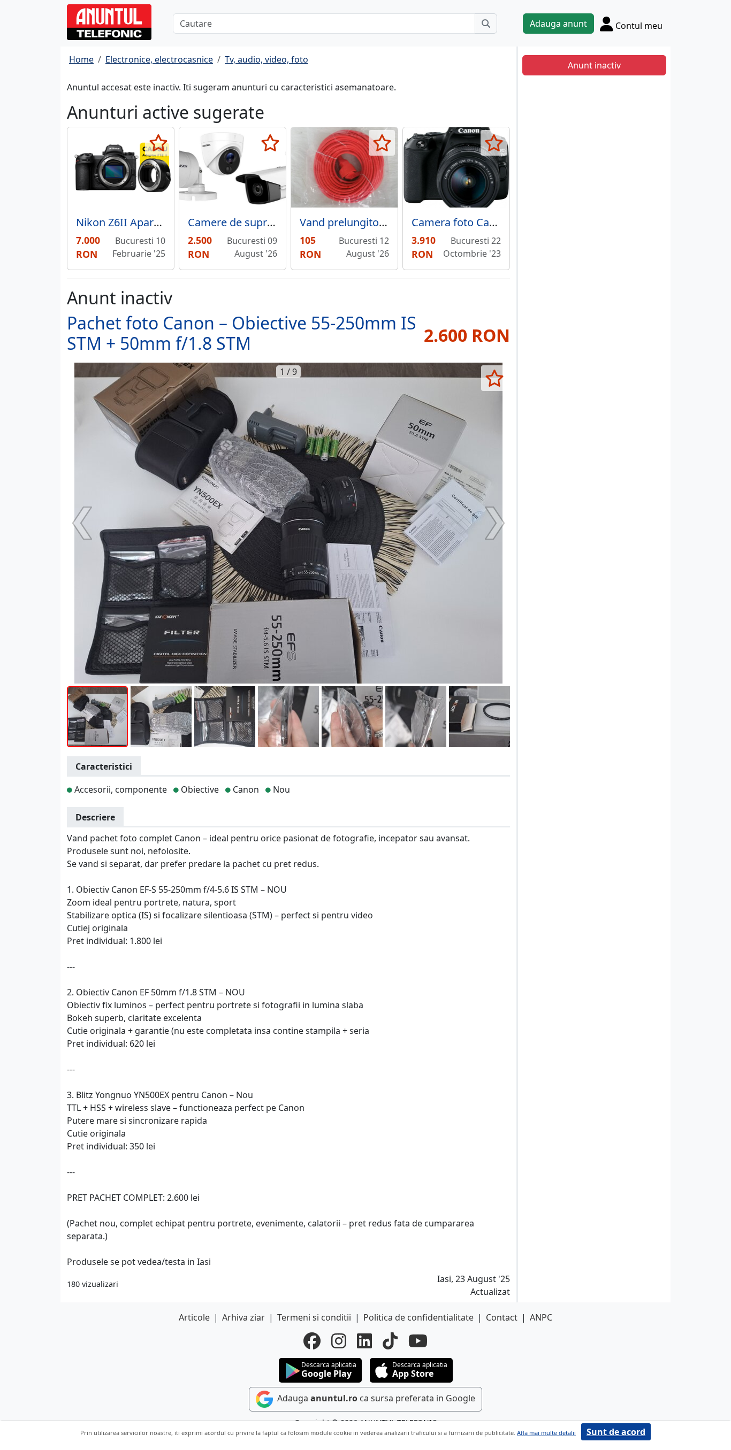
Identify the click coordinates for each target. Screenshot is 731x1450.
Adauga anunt (558, 23)
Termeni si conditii (314, 1317)
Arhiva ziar (243, 1317)
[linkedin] (364, 1341)
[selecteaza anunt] (158, 143)
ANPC (541, 1317)
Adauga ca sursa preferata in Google (375, 1398)
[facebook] (312, 1341)
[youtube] (418, 1341)
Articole (194, 1317)
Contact (501, 1317)
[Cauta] (486, 23)
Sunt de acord (616, 1432)
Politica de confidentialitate (418, 1317)
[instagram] (338, 1341)
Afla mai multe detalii (546, 1433)
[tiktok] (390, 1341)
